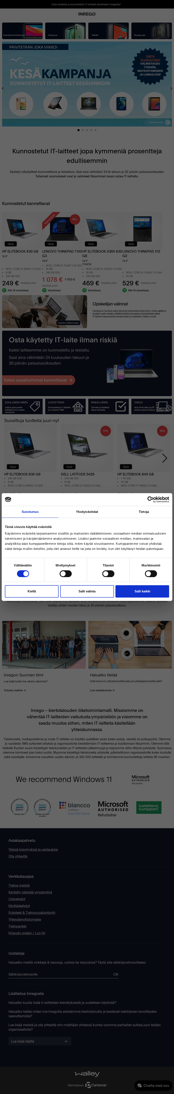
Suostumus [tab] (30, 512)
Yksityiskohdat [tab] (87, 512)
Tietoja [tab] (144, 512)
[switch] (66, 573)
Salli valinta (87, 591)
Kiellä (32, 591)
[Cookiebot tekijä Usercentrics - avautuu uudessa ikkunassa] (150, 499)
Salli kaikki (142, 591)
